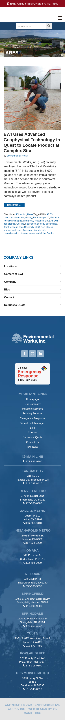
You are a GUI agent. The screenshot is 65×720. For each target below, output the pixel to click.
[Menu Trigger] (60, 18)
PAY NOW (32, 446)
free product (9, 224)
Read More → (14, 205)
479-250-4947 (34, 626)
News (30, 214)
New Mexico (47, 227)
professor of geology (22, 230)
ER (46, 220)
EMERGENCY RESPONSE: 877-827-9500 (33, 3)
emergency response (33, 220)
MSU (37, 227)
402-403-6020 (33, 562)
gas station (30, 224)
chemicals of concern (14, 217)
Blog (7, 289)
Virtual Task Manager (32, 423)
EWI (56, 220)
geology (41, 224)
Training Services (32, 413)
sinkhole (37, 230)
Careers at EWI (13, 273)
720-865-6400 (34, 503)
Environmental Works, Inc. (30, 17)
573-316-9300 (34, 665)
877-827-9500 (34, 461)
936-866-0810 (33, 523)
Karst (6, 227)
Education (21, 214)
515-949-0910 (34, 689)
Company (10, 281)
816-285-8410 (34, 483)
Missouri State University (22, 227)
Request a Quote (14, 304)
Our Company (33, 403)
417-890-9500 (34, 606)
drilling (28, 217)
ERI (51, 220)
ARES (50, 214)
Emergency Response (32, 418)
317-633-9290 (33, 542)
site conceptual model (31, 233)
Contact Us (32, 442)
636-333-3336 (34, 586)
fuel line (20, 224)
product (7, 230)
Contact (9, 297)
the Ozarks (48, 233)
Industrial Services (32, 408)
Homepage (32, 399)
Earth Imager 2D (41, 217)
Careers (32, 432)
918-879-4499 (34, 645)
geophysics (51, 224)
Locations (10, 266)
